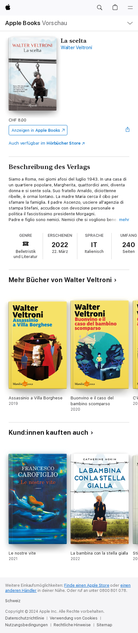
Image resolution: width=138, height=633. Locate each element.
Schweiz (13, 601)
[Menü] (130, 7)
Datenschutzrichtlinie (24, 618)
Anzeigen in (36, 130)
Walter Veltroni (76, 47)
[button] (99, 7)
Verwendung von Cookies (73, 618)
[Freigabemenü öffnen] (127, 130)
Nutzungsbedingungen (26, 625)
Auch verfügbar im (45, 143)
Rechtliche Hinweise (72, 625)
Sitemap (104, 625)
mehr (124, 219)
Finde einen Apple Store (86, 585)
